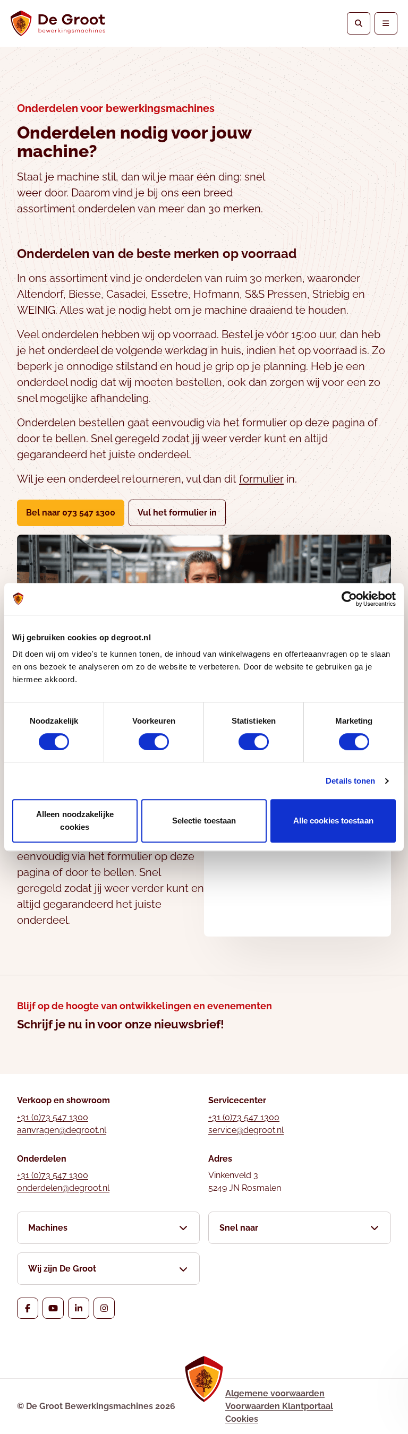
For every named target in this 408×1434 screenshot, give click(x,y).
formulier (261, 479)
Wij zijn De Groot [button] (62, 1269)
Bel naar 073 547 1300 (70, 513)
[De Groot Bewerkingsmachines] (58, 23)
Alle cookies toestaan (333, 820)
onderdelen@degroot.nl (63, 1188)
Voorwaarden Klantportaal (279, 1406)
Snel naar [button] (238, 1228)
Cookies (241, 1419)
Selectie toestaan (204, 820)
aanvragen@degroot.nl (61, 1130)
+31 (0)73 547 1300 (52, 1117)
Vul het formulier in (182, 512)
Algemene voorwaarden (275, 1393)
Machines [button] (47, 1228)
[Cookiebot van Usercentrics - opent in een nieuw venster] (349, 599)
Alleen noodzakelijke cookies (75, 820)
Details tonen (350, 780)
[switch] (154, 741)
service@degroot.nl (246, 1130)
